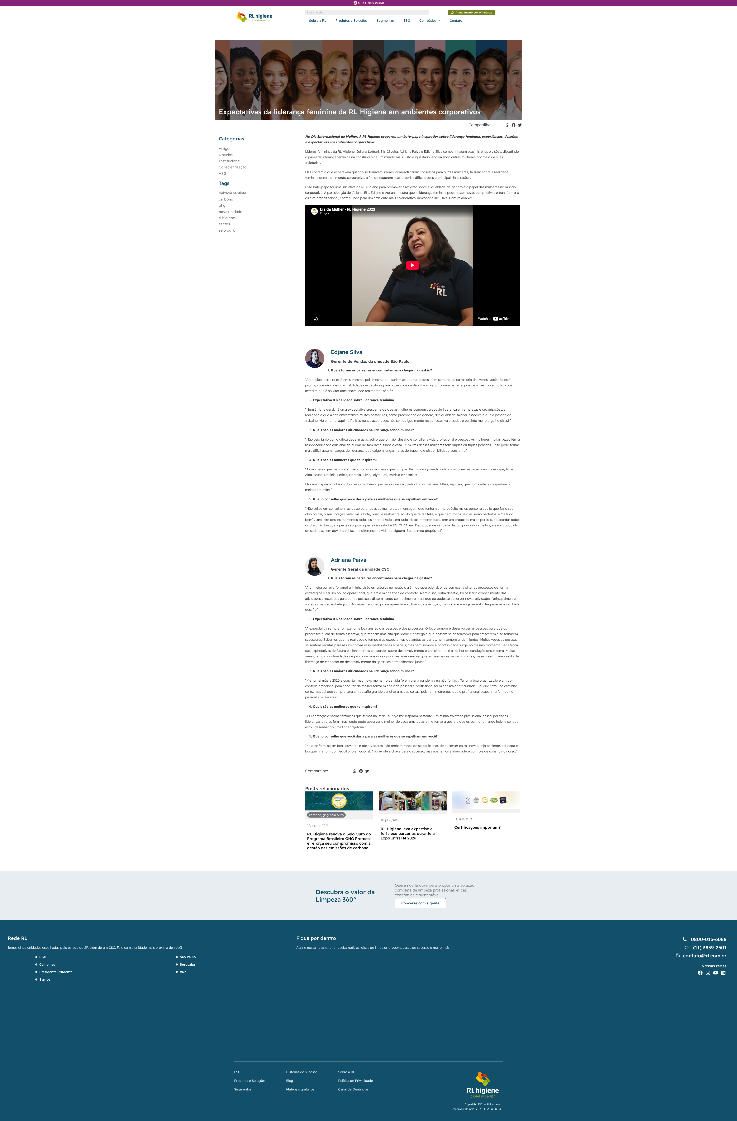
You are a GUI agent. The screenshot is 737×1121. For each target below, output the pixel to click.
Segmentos (385, 20)
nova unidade (230, 211)
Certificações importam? (477, 827)
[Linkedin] (723, 972)
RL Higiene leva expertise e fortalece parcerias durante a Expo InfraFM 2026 (408, 833)
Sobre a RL (317, 20)
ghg (222, 205)
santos (224, 224)
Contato (456, 20)
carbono (226, 199)
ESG (407, 20)
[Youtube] (715, 972)
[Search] (426, 12)
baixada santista (232, 193)
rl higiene (227, 217)
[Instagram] (708, 972)
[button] (507, 125)
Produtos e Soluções (351, 20)
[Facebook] (700, 972)
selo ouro (227, 230)
